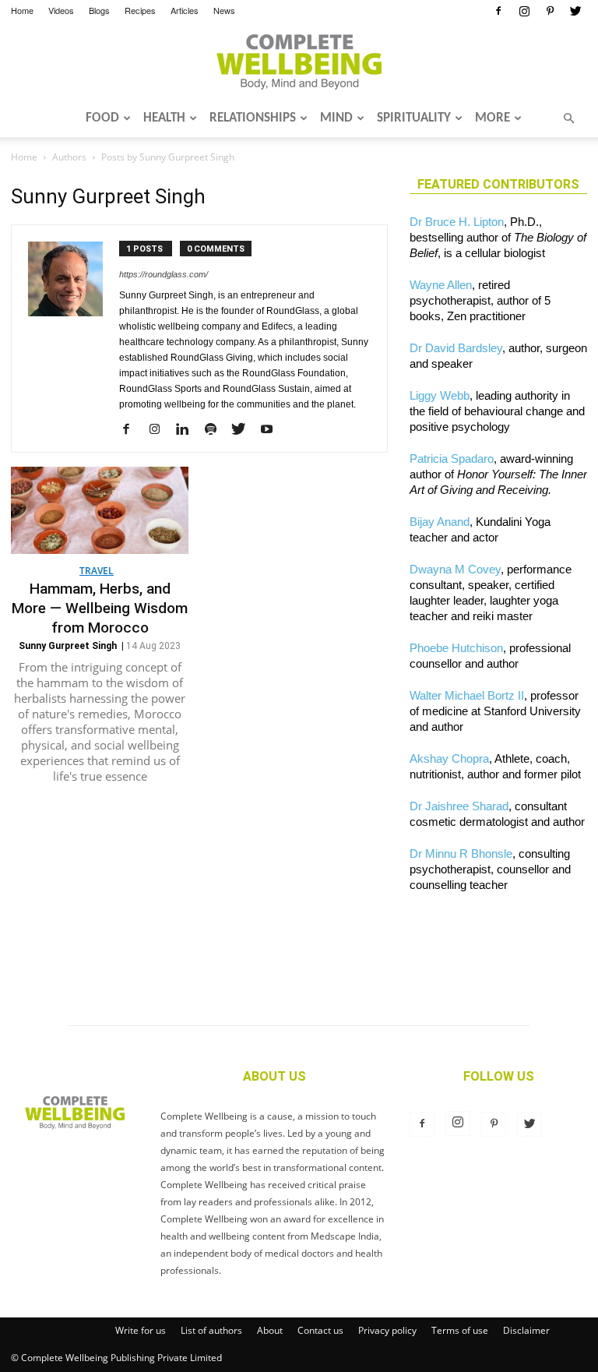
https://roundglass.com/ (163, 274)
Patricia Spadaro (452, 458)
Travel (96, 570)
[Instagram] (524, 11)
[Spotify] (216, 430)
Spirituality (414, 118)
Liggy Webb (440, 395)
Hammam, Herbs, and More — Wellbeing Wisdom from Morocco (100, 608)
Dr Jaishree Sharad (459, 806)
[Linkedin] (188, 430)
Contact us (320, 1330)
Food (102, 118)
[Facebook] (498, 11)
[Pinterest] (549, 11)
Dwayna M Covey (455, 569)
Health (164, 118)
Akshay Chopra (449, 758)
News (224, 10)
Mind (336, 118)
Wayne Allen (441, 284)
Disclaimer (526, 1330)
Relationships (252, 118)
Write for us (140, 1330)
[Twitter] (575, 11)
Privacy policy (387, 1330)
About (270, 1330)
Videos (61, 10)
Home (22, 10)
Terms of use (459, 1330)
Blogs (99, 10)
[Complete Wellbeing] (299, 61)
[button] (568, 118)
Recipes (140, 10)
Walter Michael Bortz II (467, 695)
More (492, 118)
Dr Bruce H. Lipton (457, 221)
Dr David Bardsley (456, 347)
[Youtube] (272, 430)
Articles (185, 10)
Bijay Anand (440, 521)
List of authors (211, 1330)
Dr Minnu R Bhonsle (461, 853)
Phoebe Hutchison (456, 647)
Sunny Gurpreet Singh (68, 645)
